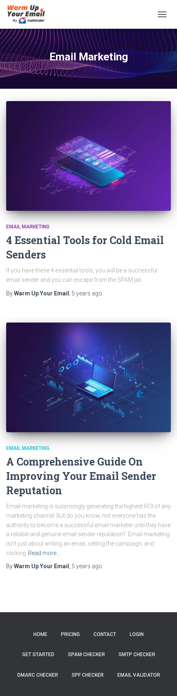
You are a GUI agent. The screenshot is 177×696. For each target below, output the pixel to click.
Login (137, 634)
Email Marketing (27, 227)
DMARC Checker (37, 675)
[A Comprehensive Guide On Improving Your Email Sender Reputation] (88, 377)
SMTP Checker (137, 654)
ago (87, 293)
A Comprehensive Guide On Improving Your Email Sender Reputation (81, 476)
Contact (104, 634)
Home (40, 634)
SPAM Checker (86, 654)
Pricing (70, 634)
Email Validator (138, 675)
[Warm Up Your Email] (29, 14)
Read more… (44, 553)
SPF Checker (88, 675)
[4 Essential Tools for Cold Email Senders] (88, 156)
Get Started (38, 654)
